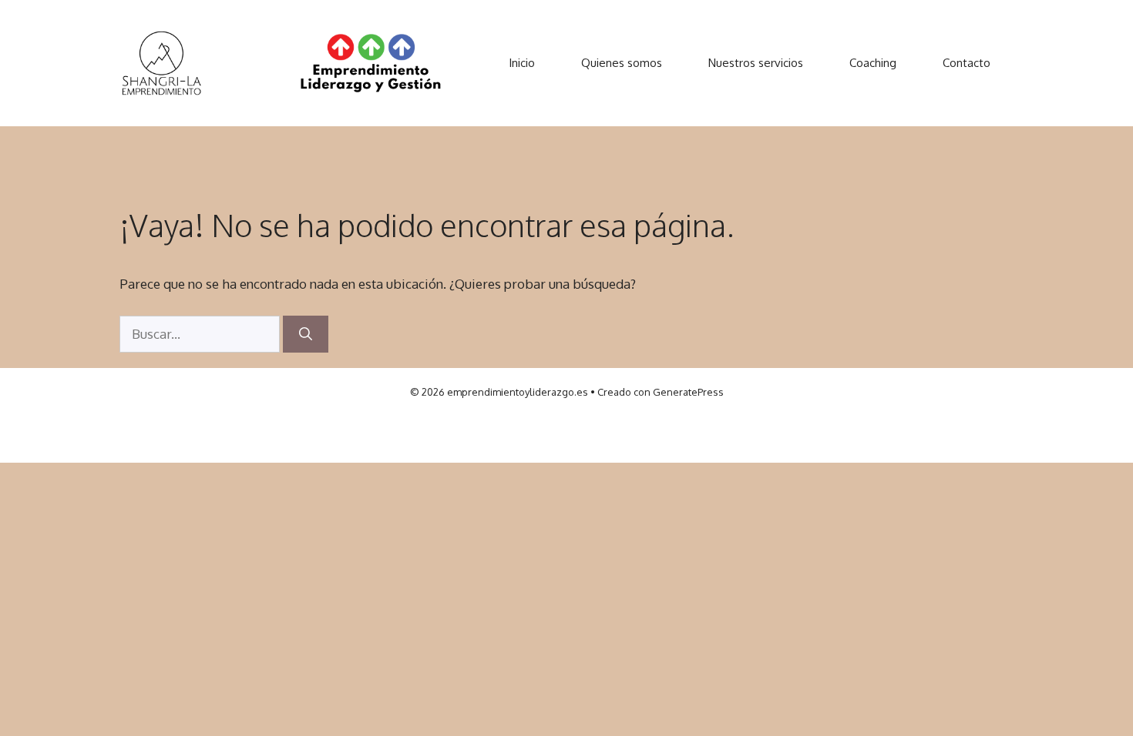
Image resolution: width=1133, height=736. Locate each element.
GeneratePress (688, 392)
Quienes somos (621, 62)
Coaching (872, 62)
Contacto (966, 62)
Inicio (522, 62)
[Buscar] (305, 334)
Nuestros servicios (755, 62)
